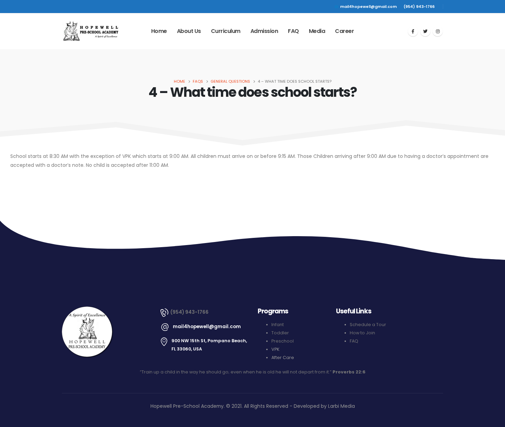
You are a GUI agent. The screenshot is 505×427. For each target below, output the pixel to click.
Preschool (282, 341)
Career (344, 31)
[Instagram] (438, 31)
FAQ (293, 31)
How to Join (362, 333)
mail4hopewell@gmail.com (368, 6)
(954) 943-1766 (419, 6)
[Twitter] (425, 31)
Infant (277, 324)
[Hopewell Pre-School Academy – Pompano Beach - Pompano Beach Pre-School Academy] (90, 31)
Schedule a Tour (368, 324)
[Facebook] (413, 31)
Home (159, 31)
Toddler (280, 333)
